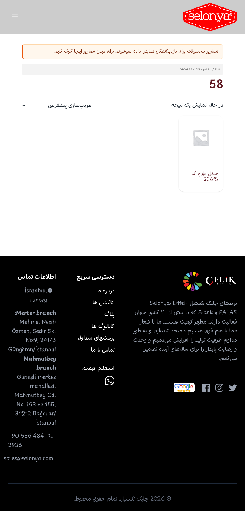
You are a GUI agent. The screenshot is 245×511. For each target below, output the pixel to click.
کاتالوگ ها (102, 326)
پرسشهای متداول (96, 338)
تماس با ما (102, 350)
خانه (217, 69)
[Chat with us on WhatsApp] (109, 380)
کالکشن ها (103, 302)
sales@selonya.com (28, 458)
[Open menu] (15, 17)
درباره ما (105, 290)
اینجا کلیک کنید (68, 51)
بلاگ (109, 314)
